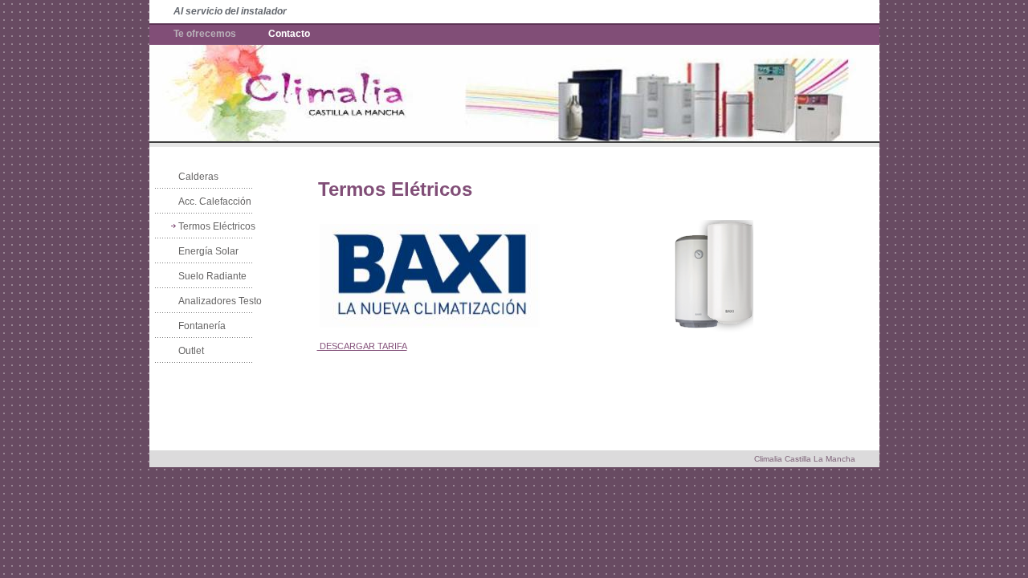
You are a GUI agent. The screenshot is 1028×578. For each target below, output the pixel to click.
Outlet (191, 350)
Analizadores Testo (220, 301)
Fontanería (202, 326)
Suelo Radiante (212, 276)
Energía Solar (208, 251)
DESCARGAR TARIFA (362, 346)
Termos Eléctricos (216, 226)
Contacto (289, 33)
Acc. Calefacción (214, 201)
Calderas (198, 176)
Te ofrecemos (204, 33)
